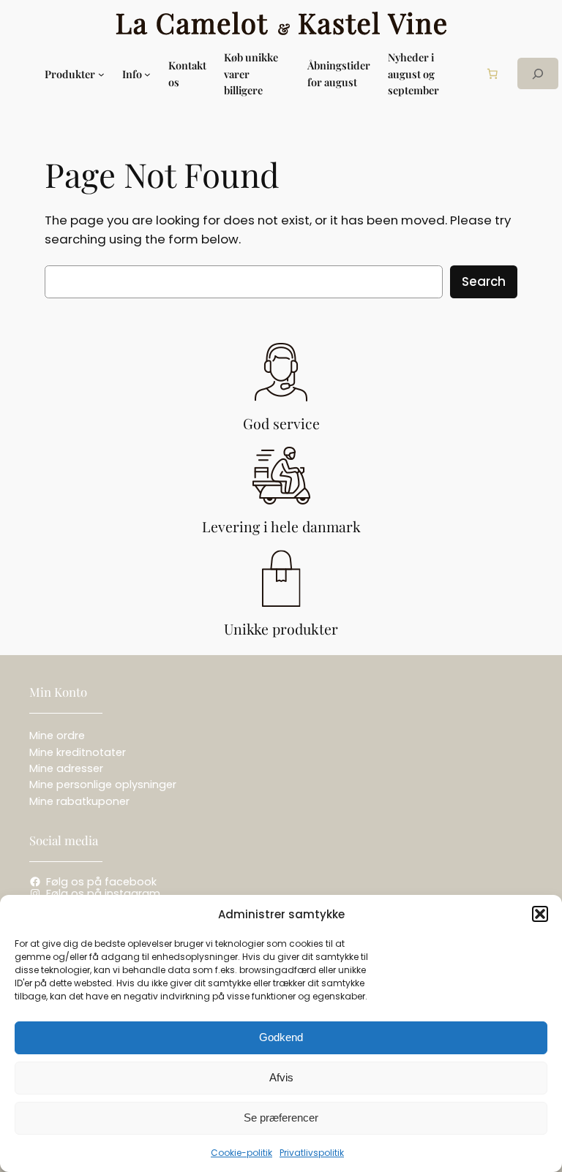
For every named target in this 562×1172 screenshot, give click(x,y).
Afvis (281, 1077)
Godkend (281, 1037)
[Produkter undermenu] (101, 73)
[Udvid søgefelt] (537, 73)
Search (484, 281)
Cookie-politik (241, 1152)
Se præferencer (281, 1117)
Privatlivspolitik (312, 1152)
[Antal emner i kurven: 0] (492, 74)
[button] (540, 914)
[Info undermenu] (147, 73)
